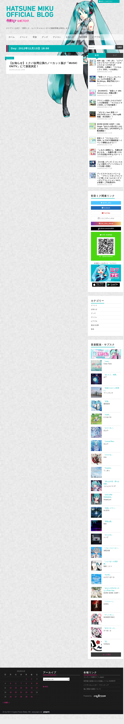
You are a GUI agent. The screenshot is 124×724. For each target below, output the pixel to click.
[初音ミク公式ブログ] (29, 14)
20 (16, 692)
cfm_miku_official (106, 223)
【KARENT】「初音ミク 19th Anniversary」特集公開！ (109, 92)
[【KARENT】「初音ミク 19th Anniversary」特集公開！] (93, 93)
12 (10, 688)
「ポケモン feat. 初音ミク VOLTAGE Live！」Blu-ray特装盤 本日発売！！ (109, 114)
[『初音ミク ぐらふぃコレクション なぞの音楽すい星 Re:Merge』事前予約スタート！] (93, 79)
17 (37, 688)
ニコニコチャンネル (107, 218)
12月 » (7, 702)
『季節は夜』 (108, 521)
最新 (97, 55)
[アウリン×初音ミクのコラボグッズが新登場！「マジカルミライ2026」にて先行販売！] (93, 103)
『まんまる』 (108, 535)
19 (10, 692)
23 (31, 692)
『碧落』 (107, 401)
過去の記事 (95, 325)
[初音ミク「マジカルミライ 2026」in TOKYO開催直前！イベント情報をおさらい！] (93, 140)
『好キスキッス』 (110, 628)
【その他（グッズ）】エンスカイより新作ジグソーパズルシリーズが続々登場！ (109, 164)
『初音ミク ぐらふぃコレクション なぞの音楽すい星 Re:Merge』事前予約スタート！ (109, 80)
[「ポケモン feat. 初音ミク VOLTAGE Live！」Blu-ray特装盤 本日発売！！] (93, 114)
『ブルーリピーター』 (111, 548)
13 (16, 688)
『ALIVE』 (107, 575)
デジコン (57, 37)
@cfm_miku (106, 203)
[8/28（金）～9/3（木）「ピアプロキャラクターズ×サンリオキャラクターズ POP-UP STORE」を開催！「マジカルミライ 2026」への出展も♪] (93, 63)
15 (26, 688)
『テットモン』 (109, 615)
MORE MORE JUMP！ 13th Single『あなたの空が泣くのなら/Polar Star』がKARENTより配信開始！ (110, 127)
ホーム (12, 37)
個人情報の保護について (92, 689)
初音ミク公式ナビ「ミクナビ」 (106, 263)
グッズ (45, 37)
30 (31, 697)
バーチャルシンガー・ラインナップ (96, 685)
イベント (24, 37)
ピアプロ (96, 37)
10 (37, 683)
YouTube (106, 213)
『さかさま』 (108, 455)
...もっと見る (106, 654)
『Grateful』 (108, 468)
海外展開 (83, 37)
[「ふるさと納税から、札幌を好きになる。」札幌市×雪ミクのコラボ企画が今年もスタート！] (93, 152)
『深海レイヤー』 (110, 508)
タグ (115, 55)
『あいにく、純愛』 (111, 375)
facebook (106, 208)
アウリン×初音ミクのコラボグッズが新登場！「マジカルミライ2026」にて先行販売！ (109, 103)
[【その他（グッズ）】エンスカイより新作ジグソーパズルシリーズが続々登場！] (93, 164)
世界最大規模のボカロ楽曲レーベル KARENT (99, 681)
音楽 (35, 37)
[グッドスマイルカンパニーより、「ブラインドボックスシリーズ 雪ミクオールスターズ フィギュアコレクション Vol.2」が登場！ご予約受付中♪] (93, 176)
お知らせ (70, 37)
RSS (46, 687)
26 (10, 697)
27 (16, 697)
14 (21, 688)
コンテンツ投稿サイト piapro (94, 677)
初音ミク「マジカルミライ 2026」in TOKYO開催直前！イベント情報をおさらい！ (109, 140)
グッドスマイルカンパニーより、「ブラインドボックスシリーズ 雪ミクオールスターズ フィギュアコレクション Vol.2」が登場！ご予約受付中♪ (109, 178)
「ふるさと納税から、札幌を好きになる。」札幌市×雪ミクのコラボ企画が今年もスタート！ (109, 152)
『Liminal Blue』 (109, 441)
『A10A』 (107, 415)
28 (21, 697)
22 (26, 692)
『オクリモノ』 (109, 428)
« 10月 (5, 702)
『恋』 (106, 641)
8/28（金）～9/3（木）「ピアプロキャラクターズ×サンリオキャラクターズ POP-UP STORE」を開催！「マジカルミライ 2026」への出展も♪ (110, 65)
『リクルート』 (109, 601)
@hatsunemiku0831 (107, 228)
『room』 (107, 361)
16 (31, 688)
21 (21, 692)
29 (26, 697)
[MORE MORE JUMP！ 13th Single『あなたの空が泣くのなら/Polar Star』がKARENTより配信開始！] (93, 126)
